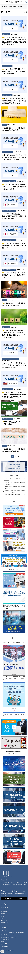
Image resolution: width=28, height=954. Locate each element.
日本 (3, 34)
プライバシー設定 (5, 946)
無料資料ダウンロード (6, 922)
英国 (6, 66)
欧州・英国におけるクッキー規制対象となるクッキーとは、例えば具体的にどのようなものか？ (14, 101)
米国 (6, 181)
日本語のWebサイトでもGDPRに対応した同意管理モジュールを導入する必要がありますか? (14, 157)
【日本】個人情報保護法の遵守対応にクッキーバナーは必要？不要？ (13, 275)
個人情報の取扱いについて (7, 935)
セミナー (3, 916)
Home (5, 6)
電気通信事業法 (8, 240)
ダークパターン (11, 358)
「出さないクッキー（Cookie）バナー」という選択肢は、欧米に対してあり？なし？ (14, 187)
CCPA (7, 389)
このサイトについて (6, 939)
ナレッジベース (12, 6)
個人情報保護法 (8, 210)
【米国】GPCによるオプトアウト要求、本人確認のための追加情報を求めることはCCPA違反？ (14, 394)
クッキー (7, 34)
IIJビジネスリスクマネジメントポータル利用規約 (12, 932)
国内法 (4, 327)
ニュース (3, 909)
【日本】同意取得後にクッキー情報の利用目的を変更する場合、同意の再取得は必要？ (14, 216)
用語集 (2, 941)
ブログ (2, 918)
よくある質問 (4, 944)
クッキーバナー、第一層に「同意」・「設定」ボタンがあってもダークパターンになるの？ (14, 365)
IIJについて (4, 930)
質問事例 (3, 913)
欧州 (3, 66)
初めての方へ (4, 920)
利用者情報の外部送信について (8, 937)
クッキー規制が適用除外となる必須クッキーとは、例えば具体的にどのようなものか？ (14, 71)
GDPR (7, 151)
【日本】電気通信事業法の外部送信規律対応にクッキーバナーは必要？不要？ (14, 245)
